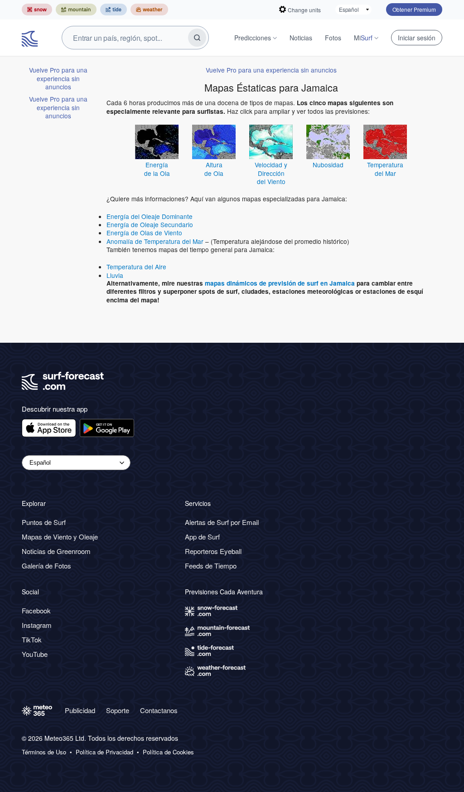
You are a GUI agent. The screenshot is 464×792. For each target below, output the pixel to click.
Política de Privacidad (104, 752)
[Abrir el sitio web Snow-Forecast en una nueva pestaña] (37, 9)
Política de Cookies (168, 752)
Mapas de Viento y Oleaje (60, 536)
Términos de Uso (44, 752)
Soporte (117, 710)
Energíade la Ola (157, 168)
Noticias (301, 37)
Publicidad (80, 710)
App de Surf (202, 536)
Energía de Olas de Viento (144, 232)
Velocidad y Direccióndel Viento (271, 173)
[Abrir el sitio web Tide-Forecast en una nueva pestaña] (113, 9)
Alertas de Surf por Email (222, 522)
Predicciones (252, 37)
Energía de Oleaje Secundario (149, 224)
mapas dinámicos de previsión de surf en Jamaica (280, 283)
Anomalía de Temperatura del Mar (154, 241)
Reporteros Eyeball (213, 551)
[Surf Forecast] (31, 38)
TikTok (32, 639)
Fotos (333, 37)
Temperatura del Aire (136, 266)
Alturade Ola (213, 168)
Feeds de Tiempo (211, 565)
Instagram (37, 625)
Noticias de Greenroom (56, 551)
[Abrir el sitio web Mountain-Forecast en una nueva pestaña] (76, 9)
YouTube (35, 654)
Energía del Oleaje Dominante (149, 216)
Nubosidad (328, 164)
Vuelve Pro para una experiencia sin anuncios (58, 78)
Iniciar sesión (416, 37)
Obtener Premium (414, 9)
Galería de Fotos (46, 565)
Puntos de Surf (44, 522)
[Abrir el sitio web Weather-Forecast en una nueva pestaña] (149, 9)
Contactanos (159, 710)
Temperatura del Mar (385, 168)
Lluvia (114, 275)
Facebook (36, 610)
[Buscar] (197, 38)
